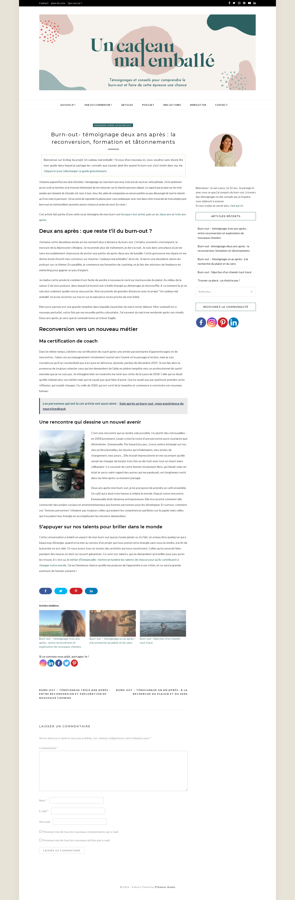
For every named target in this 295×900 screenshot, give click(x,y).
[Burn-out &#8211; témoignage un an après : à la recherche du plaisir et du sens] (113, 623)
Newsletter (198, 105)
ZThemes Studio (165, 887)
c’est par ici (236, 205)
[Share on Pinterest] (76, 591)
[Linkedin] (50, 663)
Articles (127, 105)
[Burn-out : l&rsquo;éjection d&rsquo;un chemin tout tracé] (163, 623)
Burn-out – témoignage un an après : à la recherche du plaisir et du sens (152, 692)
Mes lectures (172, 105)
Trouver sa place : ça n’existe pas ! (219, 280)
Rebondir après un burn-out (113, 125)
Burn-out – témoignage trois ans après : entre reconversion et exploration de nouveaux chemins (60, 642)
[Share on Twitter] (60, 591)
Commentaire (48, 748)
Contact (43, 3)
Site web (44, 821)
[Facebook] (58, 663)
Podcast (148, 105)
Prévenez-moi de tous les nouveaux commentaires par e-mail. (80, 831)
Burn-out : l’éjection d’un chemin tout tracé (224, 272)
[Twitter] (66, 663)
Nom (43, 800)
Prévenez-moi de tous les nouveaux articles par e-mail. (76, 840)
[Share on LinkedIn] (91, 591)
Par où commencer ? (98, 105)
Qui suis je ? (75, 3)
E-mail (44, 811)
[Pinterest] (74, 663)
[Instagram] (43, 663)
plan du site (58, 3)
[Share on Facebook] (45, 591)
